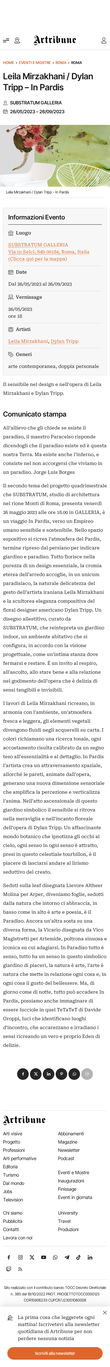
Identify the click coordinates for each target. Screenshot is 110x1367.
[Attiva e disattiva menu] (6, 40)
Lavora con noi (17, 1238)
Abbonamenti (71, 1134)
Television (13, 1200)
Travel (64, 1221)
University (68, 1213)
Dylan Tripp (65, 341)
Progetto (11, 1142)
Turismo (11, 1175)
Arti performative (19, 1158)
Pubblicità (12, 1221)
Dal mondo (13, 1183)
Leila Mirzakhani (28, 341)
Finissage (67, 1189)
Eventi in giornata (75, 1197)
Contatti (11, 1229)
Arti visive (12, 1134)
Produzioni (68, 1229)
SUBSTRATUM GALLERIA (36, 103)
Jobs (7, 1191)
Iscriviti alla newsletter (55, 1353)
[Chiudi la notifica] (105, 1312)
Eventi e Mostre (35, 62)
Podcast (66, 1158)
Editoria (10, 1167)
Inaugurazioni (71, 1181)
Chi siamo (12, 1213)
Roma (61, 62)
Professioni (14, 1150)
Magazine (67, 1142)
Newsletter (69, 1150)
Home (8, 62)
